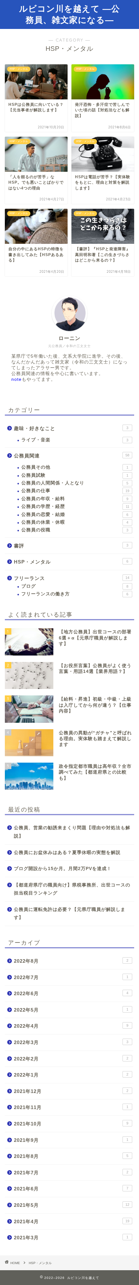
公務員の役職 (74, 530)
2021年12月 (71, 1091)
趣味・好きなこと (71, 428)
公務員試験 (74, 475)
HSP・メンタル (71, 561)
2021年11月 (71, 1107)
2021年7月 (71, 1172)
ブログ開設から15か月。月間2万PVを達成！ (63, 868)
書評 (71, 545)
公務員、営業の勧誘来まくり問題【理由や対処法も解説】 (72, 832)
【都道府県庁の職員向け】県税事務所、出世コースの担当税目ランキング (72, 889)
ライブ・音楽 (74, 439)
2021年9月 (71, 1140)
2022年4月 (71, 1026)
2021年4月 (71, 1221)
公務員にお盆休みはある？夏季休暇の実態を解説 (67, 852)
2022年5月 (71, 1010)
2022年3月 (71, 1042)
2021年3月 (71, 1237)
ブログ (74, 586)
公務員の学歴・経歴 (75, 506)
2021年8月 (71, 1156)
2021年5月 (71, 1205)
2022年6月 (71, 993)
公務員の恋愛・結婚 (74, 514)
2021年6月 (71, 1188)
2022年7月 (71, 977)
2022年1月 (71, 1075)
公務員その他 (74, 467)
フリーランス (71, 578)
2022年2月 (71, 1058)
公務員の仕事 (75, 490)
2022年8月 (71, 961)
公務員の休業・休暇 (74, 522)
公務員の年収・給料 (74, 498)
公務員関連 (71, 455)
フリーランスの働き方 (74, 594)
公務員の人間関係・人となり (74, 483)
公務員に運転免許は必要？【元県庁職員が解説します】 (69, 913)
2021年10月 (71, 1123)
